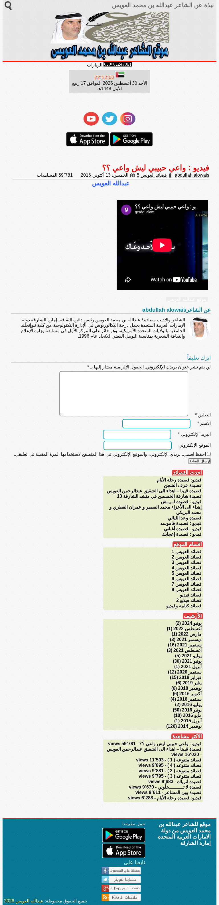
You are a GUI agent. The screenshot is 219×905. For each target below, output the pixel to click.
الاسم (204, 423)
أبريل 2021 (191, 666)
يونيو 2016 (192, 710)
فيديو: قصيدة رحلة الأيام (179, 479)
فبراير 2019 (190, 677)
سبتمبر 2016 (189, 699)
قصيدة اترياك (189, 781)
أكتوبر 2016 (190, 693)
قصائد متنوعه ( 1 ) (184, 759)
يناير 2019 (192, 682)
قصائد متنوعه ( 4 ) (184, 765)
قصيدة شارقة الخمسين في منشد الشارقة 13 (159, 496)
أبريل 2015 (191, 720)
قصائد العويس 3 (187, 562)
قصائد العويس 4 (187, 567)
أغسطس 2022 (187, 628)
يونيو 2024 (192, 623)
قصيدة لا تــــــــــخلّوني (180, 787)
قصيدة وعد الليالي (185, 517)
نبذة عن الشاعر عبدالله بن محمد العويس (162, 5)
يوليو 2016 (192, 704)
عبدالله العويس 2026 (24, 900)
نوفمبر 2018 (190, 688)
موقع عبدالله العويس (186, 299)
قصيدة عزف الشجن (183, 485)
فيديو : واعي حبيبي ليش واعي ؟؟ (170, 743)
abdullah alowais (192, 175)
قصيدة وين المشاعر (183, 792)
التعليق (203, 414)
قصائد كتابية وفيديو (184, 605)
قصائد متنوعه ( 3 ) (184, 776)
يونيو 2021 (192, 661)
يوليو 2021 (192, 655)
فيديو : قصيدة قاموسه (181, 523)
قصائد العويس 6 (187, 578)
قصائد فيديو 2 (189, 600)
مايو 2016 (192, 715)
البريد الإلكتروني (194, 434)
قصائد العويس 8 (187, 589)
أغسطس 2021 (187, 650)
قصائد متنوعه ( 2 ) (184, 770)
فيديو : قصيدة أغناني (183, 528)
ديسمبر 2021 (189, 639)
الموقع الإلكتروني (195, 445)
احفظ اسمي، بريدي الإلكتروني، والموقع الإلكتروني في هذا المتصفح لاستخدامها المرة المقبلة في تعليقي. (110, 454)
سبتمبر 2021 (189, 644)
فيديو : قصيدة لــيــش (181, 501)
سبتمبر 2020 (189, 672)
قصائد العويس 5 (152, 175)
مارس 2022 (190, 634)
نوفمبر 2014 (190, 726)
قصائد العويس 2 (187, 557)
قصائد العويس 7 (187, 584)
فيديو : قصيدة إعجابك (182, 534)
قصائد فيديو (191, 594)
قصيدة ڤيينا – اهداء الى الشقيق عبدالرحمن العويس (154, 490)
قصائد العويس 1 (187, 551)
